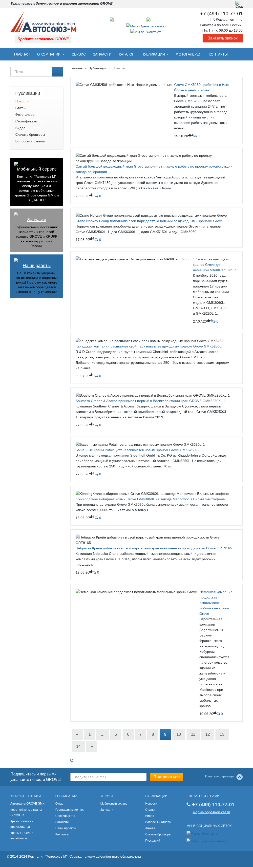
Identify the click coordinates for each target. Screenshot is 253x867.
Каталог (126, 54)
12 (207, 734)
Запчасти (102, 54)
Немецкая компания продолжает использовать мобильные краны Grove (215, 603)
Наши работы (37, 265)
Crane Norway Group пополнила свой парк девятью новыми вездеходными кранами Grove (149, 221)
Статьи (20, 108)
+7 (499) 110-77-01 (221, 13)
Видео (20, 128)
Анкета (150, 828)
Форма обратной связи (211, 812)
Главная (22, 54)
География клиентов (69, 809)
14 (78, 746)
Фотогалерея (188, 54)
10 (178, 734)
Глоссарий (152, 840)
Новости (22, 101)
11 (193, 734)
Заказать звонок (222, 38)
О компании (49, 54)
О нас (59, 803)
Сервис (79, 54)
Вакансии (62, 822)
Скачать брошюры (30, 134)
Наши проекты (65, 828)
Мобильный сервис (37, 169)
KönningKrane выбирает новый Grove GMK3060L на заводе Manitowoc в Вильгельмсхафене (150, 499)
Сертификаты (26, 121)
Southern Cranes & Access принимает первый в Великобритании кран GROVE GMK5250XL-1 (151, 401)
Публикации (153, 54)
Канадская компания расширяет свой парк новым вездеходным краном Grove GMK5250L (149, 346)
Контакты (218, 54)
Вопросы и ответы (30, 141)
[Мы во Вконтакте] (146, 32)
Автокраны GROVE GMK (27, 803)
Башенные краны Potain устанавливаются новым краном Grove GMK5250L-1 (138, 450)
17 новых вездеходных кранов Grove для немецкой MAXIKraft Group (214, 264)
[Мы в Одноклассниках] (146, 26)
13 (222, 734)
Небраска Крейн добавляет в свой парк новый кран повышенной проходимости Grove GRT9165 (154, 548)
